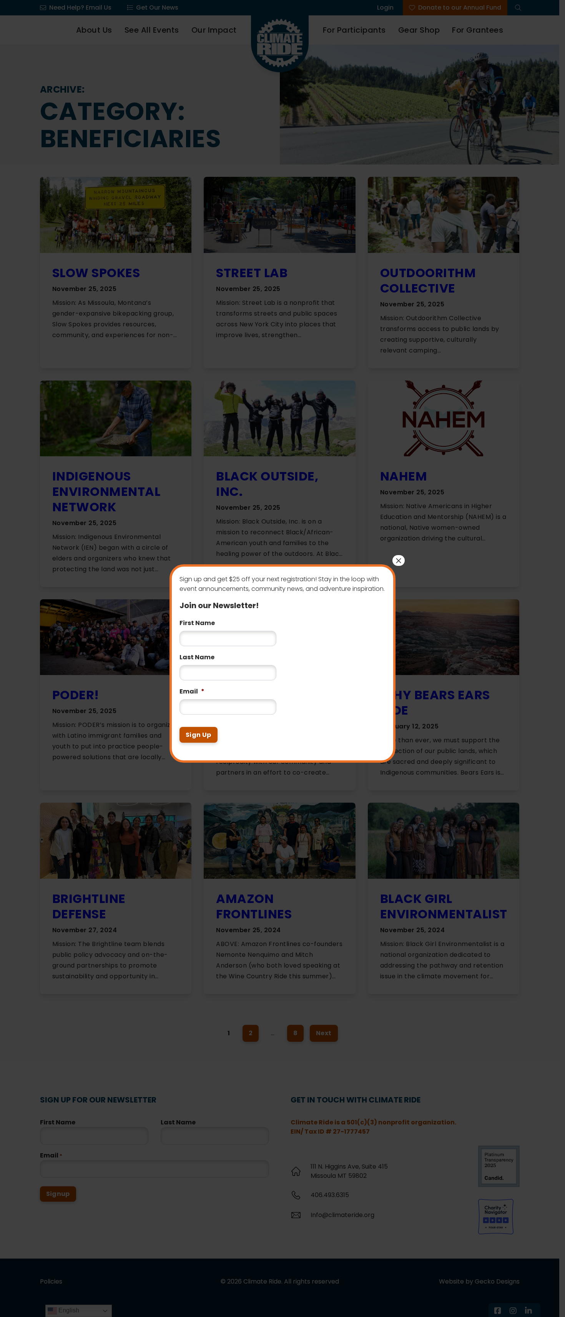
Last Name (196, 653)
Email (191, 687)
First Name (197, 618)
